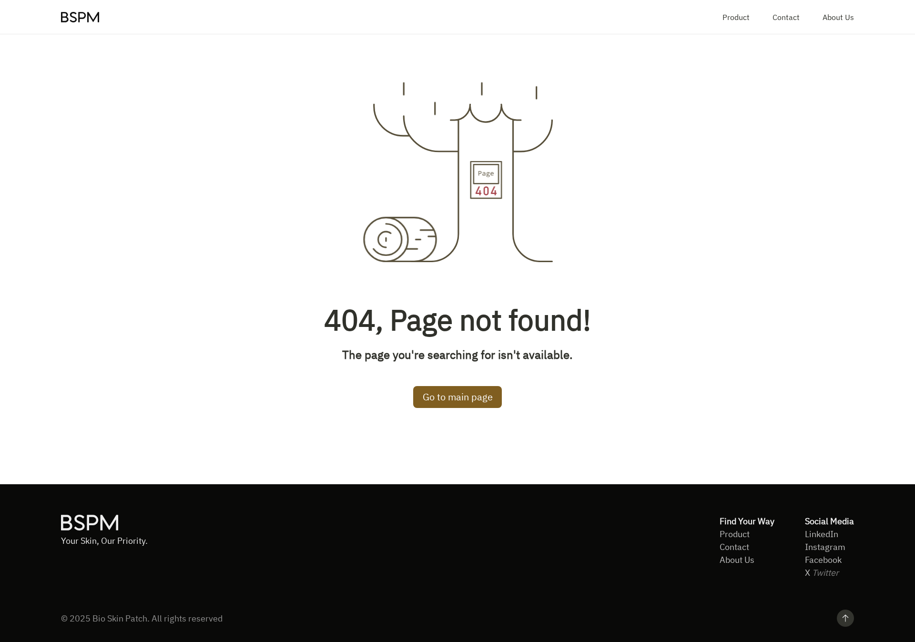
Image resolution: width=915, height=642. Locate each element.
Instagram (825, 546)
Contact (786, 17)
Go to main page (458, 396)
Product (736, 17)
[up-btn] (845, 618)
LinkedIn (821, 534)
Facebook (823, 559)
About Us (838, 17)
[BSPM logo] (80, 17)
